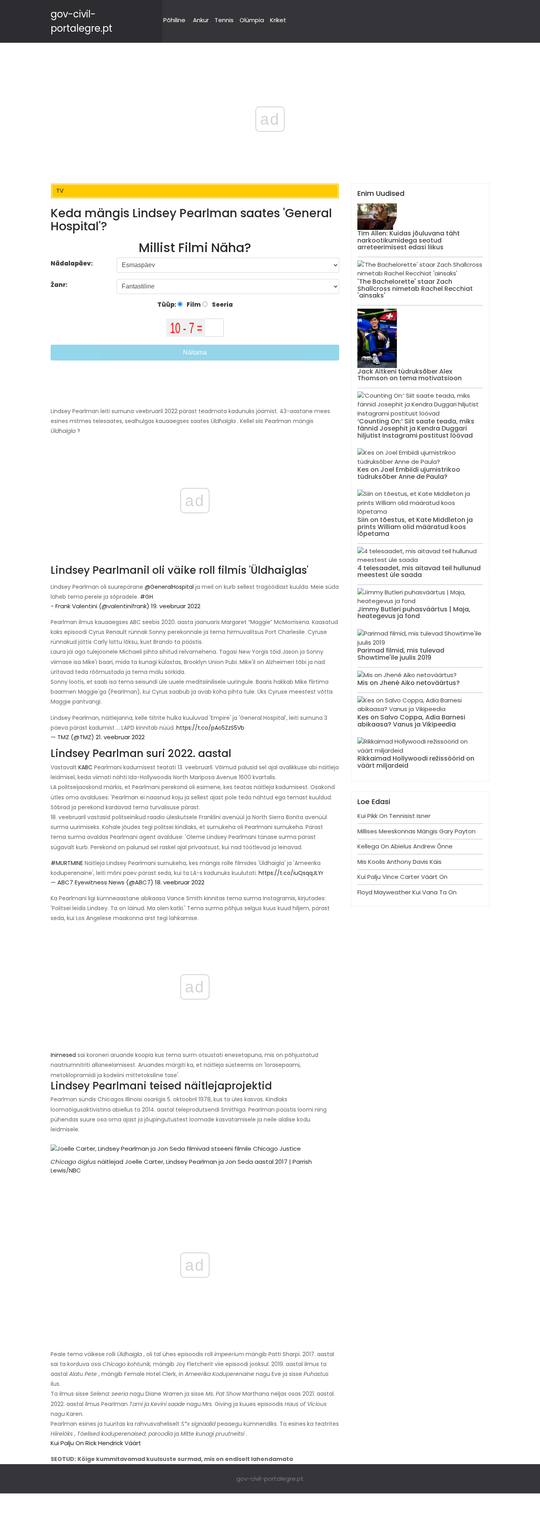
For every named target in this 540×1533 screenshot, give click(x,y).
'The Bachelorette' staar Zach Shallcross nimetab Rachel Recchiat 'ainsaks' (415, 288)
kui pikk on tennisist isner (393, 816)
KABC (85, 767)
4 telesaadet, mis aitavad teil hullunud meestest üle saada (419, 571)
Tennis (224, 20)
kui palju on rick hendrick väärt (96, 1443)
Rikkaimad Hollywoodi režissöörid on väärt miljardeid (415, 762)
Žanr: (60, 285)
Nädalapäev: (72, 263)
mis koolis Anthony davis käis (399, 862)
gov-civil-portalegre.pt (270, 1478)
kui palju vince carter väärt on (402, 877)
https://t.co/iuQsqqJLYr (291, 873)
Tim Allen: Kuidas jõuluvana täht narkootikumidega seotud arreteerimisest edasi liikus (408, 240)
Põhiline (174, 20)
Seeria (222, 304)
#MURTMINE (67, 863)
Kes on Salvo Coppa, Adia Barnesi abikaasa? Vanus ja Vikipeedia (411, 721)
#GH (146, 597)
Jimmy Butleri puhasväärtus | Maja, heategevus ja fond (413, 613)
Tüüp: (167, 304)
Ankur (201, 20)
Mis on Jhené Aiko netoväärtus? (408, 682)
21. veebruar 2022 (120, 737)
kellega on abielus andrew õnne (405, 846)
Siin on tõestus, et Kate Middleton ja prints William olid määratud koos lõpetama (415, 526)
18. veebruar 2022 (179, 882)
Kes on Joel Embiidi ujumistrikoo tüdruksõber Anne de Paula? (408, 473)
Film (193, 304)
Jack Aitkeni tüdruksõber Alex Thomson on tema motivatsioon (409, 375)
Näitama (195, 352)
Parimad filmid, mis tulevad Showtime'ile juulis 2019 (400, 654)
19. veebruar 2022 (175, 606)
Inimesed (63, 1055)
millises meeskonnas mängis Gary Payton (416, 831)
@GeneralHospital (169, 587)
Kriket (278, 20)
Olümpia (252, 20)
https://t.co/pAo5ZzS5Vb (210, 728)
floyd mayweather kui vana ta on (407, 892)
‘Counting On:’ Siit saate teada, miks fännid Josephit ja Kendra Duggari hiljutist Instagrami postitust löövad (415, 428)
